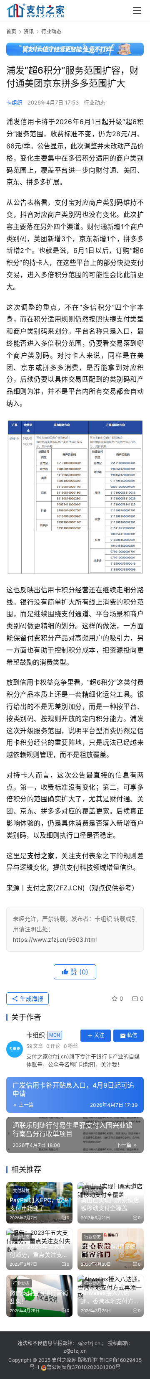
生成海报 (30, 998)
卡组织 (14, 102)
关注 (99, 1035)
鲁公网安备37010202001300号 (83, 1367)
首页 (11, 31)
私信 (132, 1035)
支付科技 (21, 1190)
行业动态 (94, 102)
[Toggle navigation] (137, 10)
